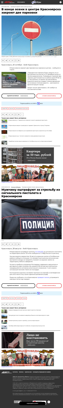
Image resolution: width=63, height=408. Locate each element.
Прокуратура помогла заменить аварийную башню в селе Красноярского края (29, 315)
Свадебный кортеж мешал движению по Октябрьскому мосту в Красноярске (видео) (30, 141)
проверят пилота (43, 277)
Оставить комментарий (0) (49, 95)
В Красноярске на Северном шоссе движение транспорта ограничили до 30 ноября (30, 130)
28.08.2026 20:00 (5, 187)
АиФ (55, 56)
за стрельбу (39, 252)
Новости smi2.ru (6, 182)
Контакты (15, 372)
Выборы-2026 (28, 372)
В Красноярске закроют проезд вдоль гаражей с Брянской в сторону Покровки (29, 125)
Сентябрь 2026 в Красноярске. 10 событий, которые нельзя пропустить (27, 325)
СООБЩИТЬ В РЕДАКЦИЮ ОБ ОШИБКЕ (42, 372)
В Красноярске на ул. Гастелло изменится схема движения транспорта (27, 136)
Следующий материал (32, 403)
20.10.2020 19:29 (5, 6)
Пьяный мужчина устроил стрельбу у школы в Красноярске (24, 320)
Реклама (21, 372)
